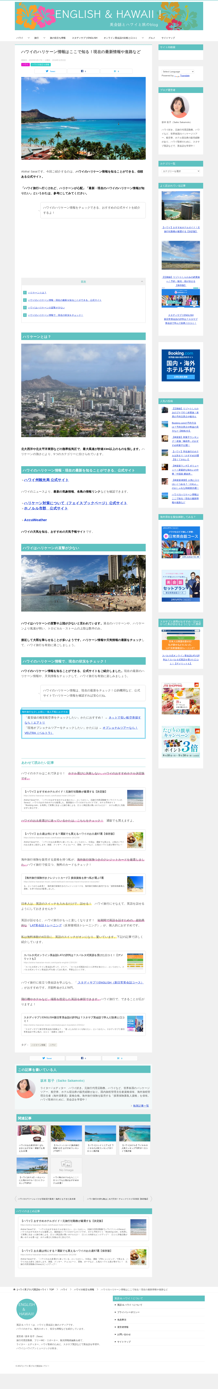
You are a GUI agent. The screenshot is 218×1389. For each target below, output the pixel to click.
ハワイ (19, 38)
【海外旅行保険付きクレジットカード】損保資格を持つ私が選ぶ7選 (64, 877)
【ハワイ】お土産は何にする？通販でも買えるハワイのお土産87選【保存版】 (70, 833)
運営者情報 (122, 1327)
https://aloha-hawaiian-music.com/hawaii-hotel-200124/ (49, 796)
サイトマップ (168, 38)
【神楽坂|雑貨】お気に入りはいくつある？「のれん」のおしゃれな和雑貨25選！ (185, 484)
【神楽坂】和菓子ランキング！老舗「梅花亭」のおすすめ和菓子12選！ (185, 441)
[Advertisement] (83, 245)
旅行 (36, 38)
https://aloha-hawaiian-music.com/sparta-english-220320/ (50, 962)
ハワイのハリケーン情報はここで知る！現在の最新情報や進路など (185, 498)
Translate (185, 75)
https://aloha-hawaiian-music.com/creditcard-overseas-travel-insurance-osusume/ (61, 882)
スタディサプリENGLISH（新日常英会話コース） (110, 982)
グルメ (151, 38)
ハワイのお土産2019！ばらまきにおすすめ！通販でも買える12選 (32, 1148)
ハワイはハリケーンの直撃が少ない (46, 307)
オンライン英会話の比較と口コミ (120, 38)
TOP (35, 1289)
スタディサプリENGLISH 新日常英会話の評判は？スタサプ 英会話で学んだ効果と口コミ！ (181, 319)
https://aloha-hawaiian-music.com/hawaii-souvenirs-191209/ (52, 838)
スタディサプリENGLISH (84, 38)
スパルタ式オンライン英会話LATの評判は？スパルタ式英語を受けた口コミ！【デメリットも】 (181, 659)
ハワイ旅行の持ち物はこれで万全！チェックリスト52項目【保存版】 (118, 1199)
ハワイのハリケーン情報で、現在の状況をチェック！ (55, 315)
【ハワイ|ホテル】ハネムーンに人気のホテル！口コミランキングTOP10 (32, 1180)
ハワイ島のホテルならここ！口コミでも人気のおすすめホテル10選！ (66, 1180)
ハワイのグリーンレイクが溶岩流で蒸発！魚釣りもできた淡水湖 (46, 1199)
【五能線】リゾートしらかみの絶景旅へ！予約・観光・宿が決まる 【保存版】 (181, 281)
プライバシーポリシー (128, 1312)
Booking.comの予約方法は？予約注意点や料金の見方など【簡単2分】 (185, 427)
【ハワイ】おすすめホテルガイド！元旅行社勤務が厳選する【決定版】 (66, 791)
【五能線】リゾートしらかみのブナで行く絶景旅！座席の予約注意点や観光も (185, 412)
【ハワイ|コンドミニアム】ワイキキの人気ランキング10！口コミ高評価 (100, 1148)
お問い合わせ (124, 1334)
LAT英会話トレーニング (46, 925)
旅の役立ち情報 (58, 38)
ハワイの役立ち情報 (40, 64)
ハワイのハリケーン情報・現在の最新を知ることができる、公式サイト (65, 300)
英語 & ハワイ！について (129, 1305)
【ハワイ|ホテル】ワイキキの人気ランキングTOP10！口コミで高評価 (135, 1148)
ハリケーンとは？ (37, 292)
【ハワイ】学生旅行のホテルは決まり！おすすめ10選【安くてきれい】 (185, 455)
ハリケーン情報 (38, 1045)
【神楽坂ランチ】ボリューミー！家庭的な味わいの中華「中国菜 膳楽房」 (185, 469)
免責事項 (121, 1319)
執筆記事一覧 (141, 1105)
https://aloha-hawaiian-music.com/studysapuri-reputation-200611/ (54, 1025)
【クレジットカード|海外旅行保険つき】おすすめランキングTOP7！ (66, 1148)
